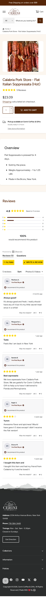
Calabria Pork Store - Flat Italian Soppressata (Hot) (22, 31)
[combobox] (29, 20)
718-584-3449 (15, 523)
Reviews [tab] (8, 256)
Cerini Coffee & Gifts (26, 587)
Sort (20, 271)
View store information (16, 128)
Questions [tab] (21, 256)
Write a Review (34, 263)
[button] (4, 11)
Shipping (7, 101)
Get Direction (10, 539)
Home (7, 29)
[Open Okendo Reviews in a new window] (12, 251)
